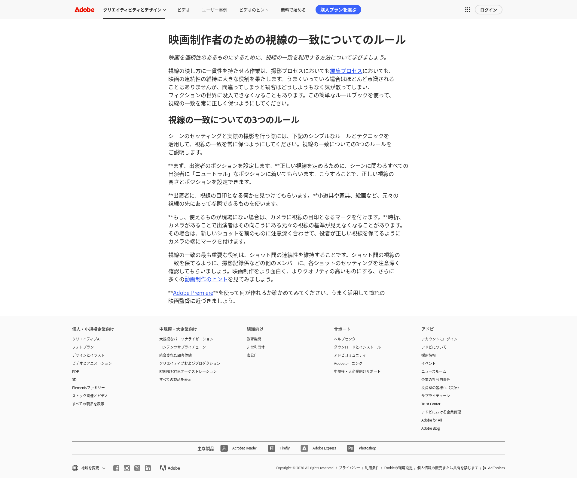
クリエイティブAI (86, 339)
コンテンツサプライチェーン (182, 347)
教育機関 (254, 339)
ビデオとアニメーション (92, 363)
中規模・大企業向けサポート (357, 371)
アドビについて (434, 347)
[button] (467, 9)
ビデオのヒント (254, 9)
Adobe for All (431, 420)
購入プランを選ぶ (338, 9)
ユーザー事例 (214, 9)
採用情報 (428, 355)
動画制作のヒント (206, 279)
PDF (75, 371)
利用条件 (372, 467)
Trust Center (430, 404)
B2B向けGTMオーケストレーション (188, 371)
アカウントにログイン (439, 339)
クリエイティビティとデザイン (132, 9)
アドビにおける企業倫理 (441, 412)
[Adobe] (84, 9)
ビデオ (183, 9)
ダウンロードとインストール (357, 347)
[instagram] (127, 468)
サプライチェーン (435, 395)
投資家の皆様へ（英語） (441, 387)
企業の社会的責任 (435, 379)
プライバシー (349, 467)
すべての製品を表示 (88, 404)
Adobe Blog (430, 428)
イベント (428, 363)
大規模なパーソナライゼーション (186, 339)
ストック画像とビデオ (90, 395)
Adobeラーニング (348, 363)
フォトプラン (83, 347)
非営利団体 (256, 347)
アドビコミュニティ (350, 355)
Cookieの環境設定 (398, 467)
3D (74, 379)
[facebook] (116, 468)
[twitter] (137, 468)
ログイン (488, 9)
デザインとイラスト (88, 355)
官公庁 (252, 355)
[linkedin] (148, 468)
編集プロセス (346, 70)
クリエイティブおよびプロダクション (189, 363)
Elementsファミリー (88, 387)
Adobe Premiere (193, 292)
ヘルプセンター (346, 339)
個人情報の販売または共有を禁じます (447, 467)
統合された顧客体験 (175, 355)
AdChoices (496, 467)
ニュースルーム (433, 371)
